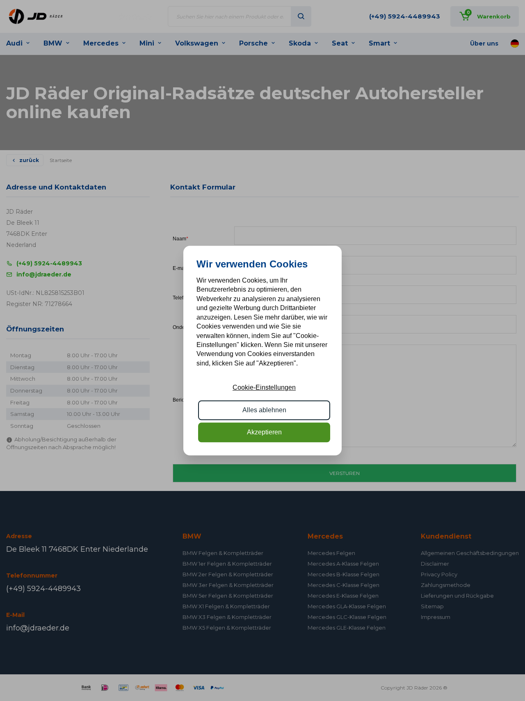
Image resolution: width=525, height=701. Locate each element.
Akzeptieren (264, 432)
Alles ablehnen (264, 409)
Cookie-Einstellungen (264, 387)
